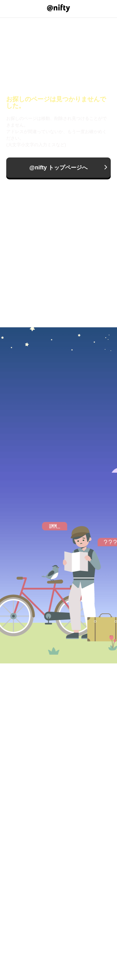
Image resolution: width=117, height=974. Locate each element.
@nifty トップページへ (58, 167)
